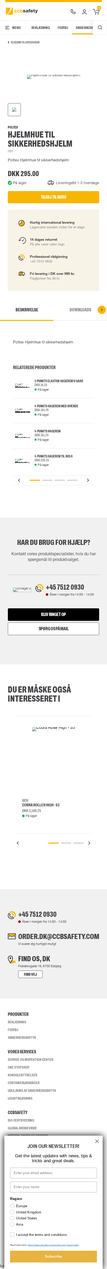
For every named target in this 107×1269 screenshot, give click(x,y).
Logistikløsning (20, 1098)
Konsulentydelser (22, 1075)
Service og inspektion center (30, 1059)
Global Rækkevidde (22, 1128)
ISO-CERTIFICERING (21, 1120)
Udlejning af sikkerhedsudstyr (32, 1090)
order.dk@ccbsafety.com (58, 936)
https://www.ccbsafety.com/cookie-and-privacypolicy (53, 1245)
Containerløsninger (23, 1083)
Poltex (13, 127)
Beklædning (40, 28)
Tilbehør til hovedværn (24, 42)
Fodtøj (63, 28)
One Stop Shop (18, 1067)
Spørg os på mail (54, 628)
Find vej (30, 974)
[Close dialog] (97, 1141)
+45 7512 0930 (65, 587)
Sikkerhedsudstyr (22, 1037)
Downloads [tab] (80, 309)
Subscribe (53, 1256)
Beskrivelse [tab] (27, 309)
